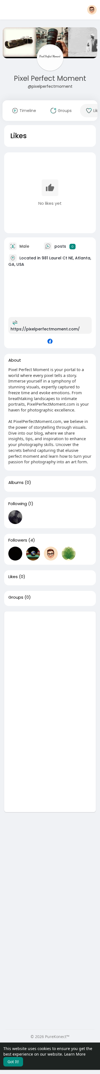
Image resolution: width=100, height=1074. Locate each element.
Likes (13, 576)
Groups (15, 597)
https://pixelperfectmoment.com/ (45, 329)
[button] (92, 10)
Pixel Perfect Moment (50, 78)
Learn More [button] (75, 1054)
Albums (16, 482)
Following (17, 503)
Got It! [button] (13, 1061)
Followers (17, 540)
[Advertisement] (50, 662)
